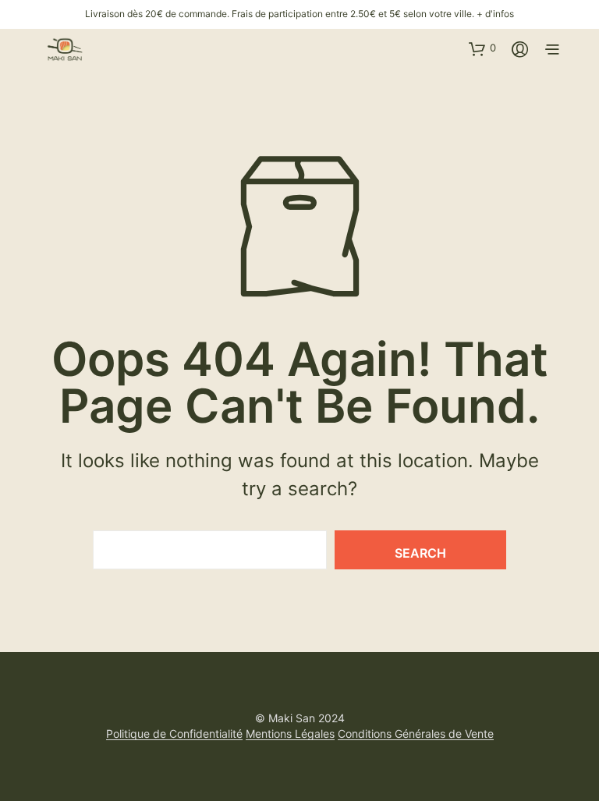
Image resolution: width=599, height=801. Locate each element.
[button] (482, 48)
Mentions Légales (290, 734)
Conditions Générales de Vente (416, 734)
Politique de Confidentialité (174, 734)
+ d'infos (495, 13)
